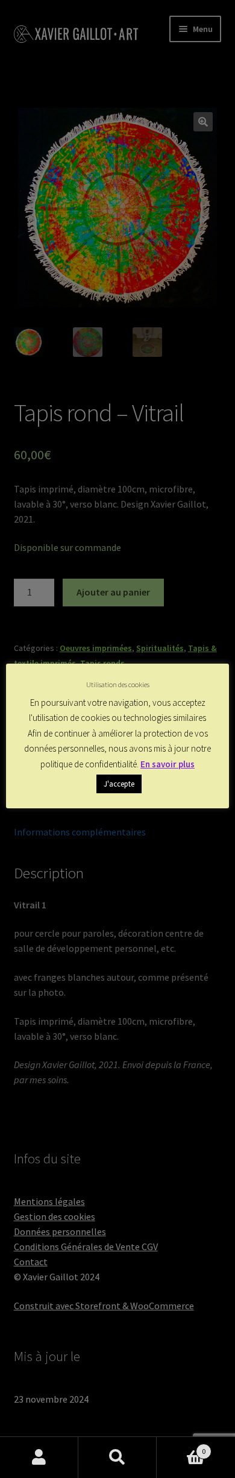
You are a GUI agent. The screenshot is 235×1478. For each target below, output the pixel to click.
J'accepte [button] (119, 784)
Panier (181, 1447)
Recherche (117, 1457)
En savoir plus (167, 764)
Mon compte (39, 1457)
